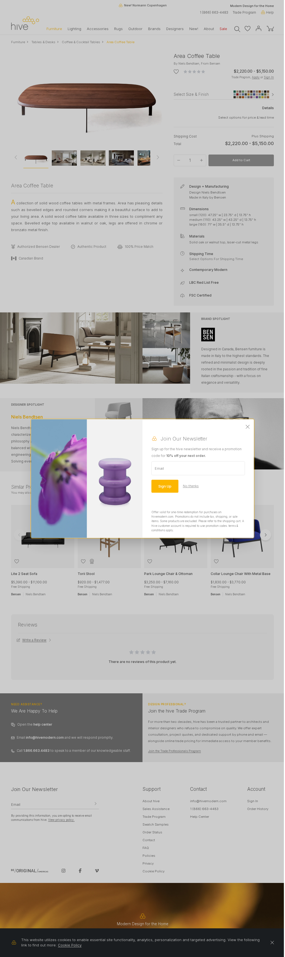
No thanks (191, 486)
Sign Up (164, 486)
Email (159, 468)
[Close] (248, 427)
